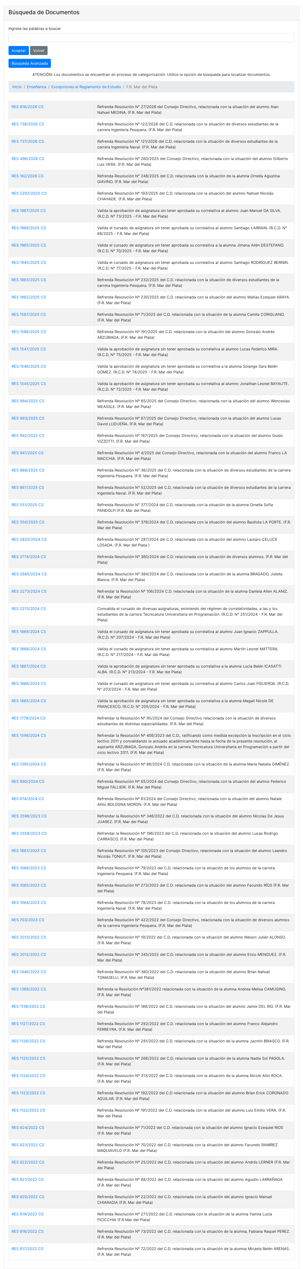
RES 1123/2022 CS (28, 1092)
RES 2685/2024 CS (29, 574)
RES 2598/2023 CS (29, 816)
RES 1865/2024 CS (29, 700)
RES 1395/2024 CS (29, 764)
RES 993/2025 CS (28, 418)
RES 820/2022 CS (28, 1196)
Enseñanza (36, 86)
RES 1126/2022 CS (28, 1041)
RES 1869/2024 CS (29, 631)
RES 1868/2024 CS (29, 648)
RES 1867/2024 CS (29, 666)
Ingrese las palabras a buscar (35, 28)
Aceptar (19, 50)
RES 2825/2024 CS (29, 539)
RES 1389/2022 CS (29, 989)
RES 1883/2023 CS (29, 850)
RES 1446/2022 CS (29, 971)
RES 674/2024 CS (28, 798)
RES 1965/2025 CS (29, 245)
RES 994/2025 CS (28, 401)
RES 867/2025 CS (28, 487)
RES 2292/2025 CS (29, 193)
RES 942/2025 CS (28, 435)
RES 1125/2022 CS (28, 1058)
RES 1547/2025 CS (29, 349)
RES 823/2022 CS (28, 1144)
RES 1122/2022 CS (28, 1110)
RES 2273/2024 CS (29, 591)
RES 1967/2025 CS (29, 210)
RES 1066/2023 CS (29, 868)
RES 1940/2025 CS (29, 262)
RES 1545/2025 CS (29, 383)
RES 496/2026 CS (28, 158)
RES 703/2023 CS (28, 919)
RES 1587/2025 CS (29, 314)
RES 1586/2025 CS (29, 331)
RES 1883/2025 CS (29, 279)
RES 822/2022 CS (28, 1162)
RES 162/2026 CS (28, 176)
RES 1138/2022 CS (28, 1006)
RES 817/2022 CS (27, 1248)
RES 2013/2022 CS (29, 937)
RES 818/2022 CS (28, 1231)
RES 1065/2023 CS (29, 885)
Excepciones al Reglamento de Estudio (86, 86)
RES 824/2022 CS (28, 1127)
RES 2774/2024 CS (29, 556)
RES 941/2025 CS (28, 452)
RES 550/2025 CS (28, 522)
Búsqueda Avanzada (30, 63)
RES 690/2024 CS (28, 781)
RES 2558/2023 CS (29, 833)
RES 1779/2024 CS (28, 718)
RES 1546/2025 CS (29, 366)
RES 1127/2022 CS (28, 1023)
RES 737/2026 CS (28, 141)
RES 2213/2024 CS (29, 608)
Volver (39, 50)
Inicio (17, 86)
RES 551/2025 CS (28, 504)
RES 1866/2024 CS (29, 683)
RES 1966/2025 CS (29, 227)
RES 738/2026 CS (28, 124)
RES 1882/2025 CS (29, 297)
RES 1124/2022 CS (28, 1075)
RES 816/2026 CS (28, 106)
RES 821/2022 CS (28, 1179)
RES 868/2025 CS (28, 470)
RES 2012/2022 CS (29, 954)
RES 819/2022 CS (28, 1214)
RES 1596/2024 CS (29, 735)
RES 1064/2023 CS (29, 902)
